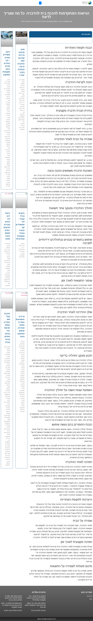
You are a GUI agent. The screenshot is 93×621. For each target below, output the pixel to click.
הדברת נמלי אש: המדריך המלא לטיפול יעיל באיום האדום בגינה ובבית (7, 328)
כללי (60, 21)
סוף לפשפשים (67, 21)
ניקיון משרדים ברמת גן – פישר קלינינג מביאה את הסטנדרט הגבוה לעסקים (11, 605)
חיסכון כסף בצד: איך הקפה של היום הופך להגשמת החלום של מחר (35, 605)
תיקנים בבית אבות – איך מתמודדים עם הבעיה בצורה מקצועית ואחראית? (36, 598)
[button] (40, 3)
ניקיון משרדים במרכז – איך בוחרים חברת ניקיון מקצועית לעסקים (6, 63)
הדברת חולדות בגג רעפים (13, 610)
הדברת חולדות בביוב (38, 610)
